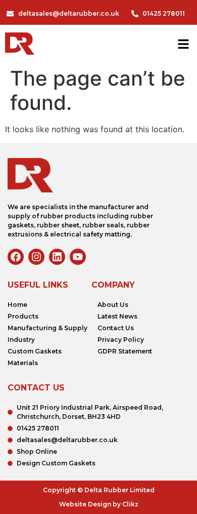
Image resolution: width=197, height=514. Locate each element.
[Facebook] (16, 257)
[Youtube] (78, 257)
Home (17, 304)
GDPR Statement (124, 351)
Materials (23, 363)
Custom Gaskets (35, 351)
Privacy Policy (120, 339)
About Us (112, 304)
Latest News (117, 316)
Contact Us (115, 328)
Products (23, 316)
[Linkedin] (57, 257)
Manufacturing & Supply (47, 328)
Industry (21, 339)
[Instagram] (36, 257)
